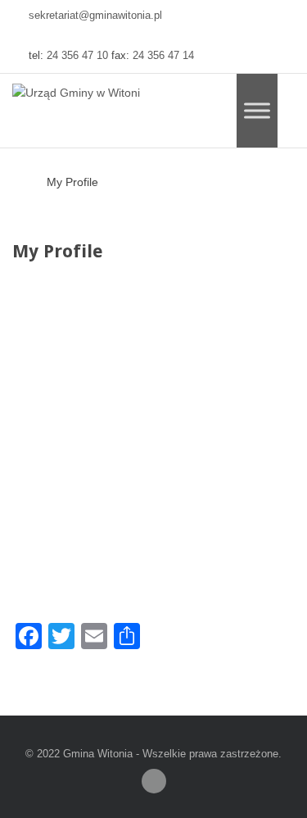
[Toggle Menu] (257, 110)
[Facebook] (154, 781)
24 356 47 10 (77, 55)
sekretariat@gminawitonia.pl (95, 15)
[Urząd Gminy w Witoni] (76, 93)
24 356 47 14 (163, 55)
